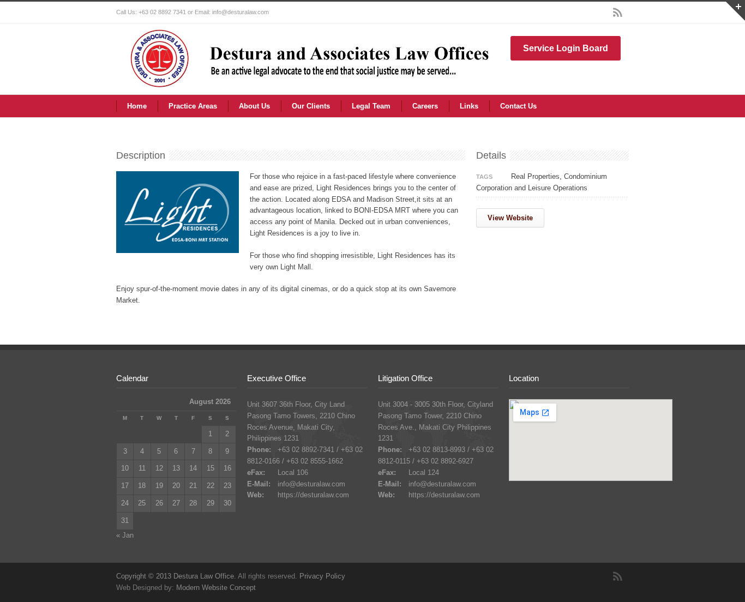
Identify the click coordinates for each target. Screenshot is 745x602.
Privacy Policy (322, 576)
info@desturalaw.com (311, 484)
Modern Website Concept (216, 587)
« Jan (125, 535)
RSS (618, 12)
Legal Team (371, 106)
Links (469, 106)
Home (137, 106)
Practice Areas (193, 106)
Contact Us (518, 106)
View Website (510, 218)
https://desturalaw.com (313, 495)
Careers (425, 106)
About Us (254, 106)
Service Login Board (565, 48)
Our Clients (311, 106)
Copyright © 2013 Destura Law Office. (176, 576)
